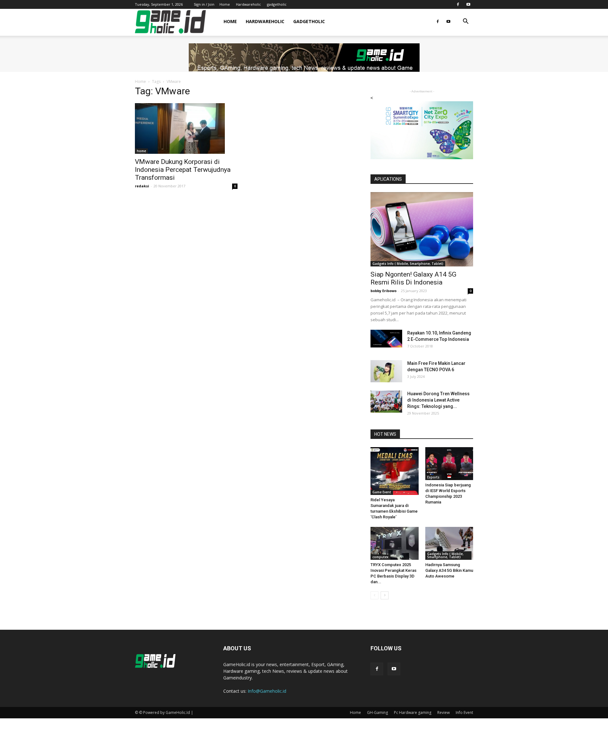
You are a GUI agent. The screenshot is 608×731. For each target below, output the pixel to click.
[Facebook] (458, 4)
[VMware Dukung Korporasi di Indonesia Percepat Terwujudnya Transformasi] (186, 128)
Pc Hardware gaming (412, 712)
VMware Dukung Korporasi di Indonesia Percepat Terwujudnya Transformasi (183, 169)
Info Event (464, 712)
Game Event (381, 492)
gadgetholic (277, 4)
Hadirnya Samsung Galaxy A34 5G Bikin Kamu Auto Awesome (449, 570)
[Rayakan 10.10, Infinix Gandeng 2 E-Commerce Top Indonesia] (386, 338)
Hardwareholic (248, 4)
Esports (433, 477)
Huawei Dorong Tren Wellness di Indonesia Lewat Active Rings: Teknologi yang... (438, 400)
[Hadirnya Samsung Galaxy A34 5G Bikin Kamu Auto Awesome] (449, 543)
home (141, 151)
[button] (465, 22)
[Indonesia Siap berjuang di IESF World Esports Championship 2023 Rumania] (449, 463)
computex (380, 557)
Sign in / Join (204, 4)
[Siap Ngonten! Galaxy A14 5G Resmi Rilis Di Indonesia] (421, 229)
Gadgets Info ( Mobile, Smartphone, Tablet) (407, 263)
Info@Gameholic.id (267, 691)
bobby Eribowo (383, 290)
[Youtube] (468, 4)
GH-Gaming (377, 712)
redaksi (142, 186)
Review (443, 712)
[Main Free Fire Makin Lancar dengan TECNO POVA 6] (386, 371)
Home (224, 4)
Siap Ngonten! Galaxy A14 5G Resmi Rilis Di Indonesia (413, 278)
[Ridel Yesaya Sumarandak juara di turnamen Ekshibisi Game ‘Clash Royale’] (394, 471)
